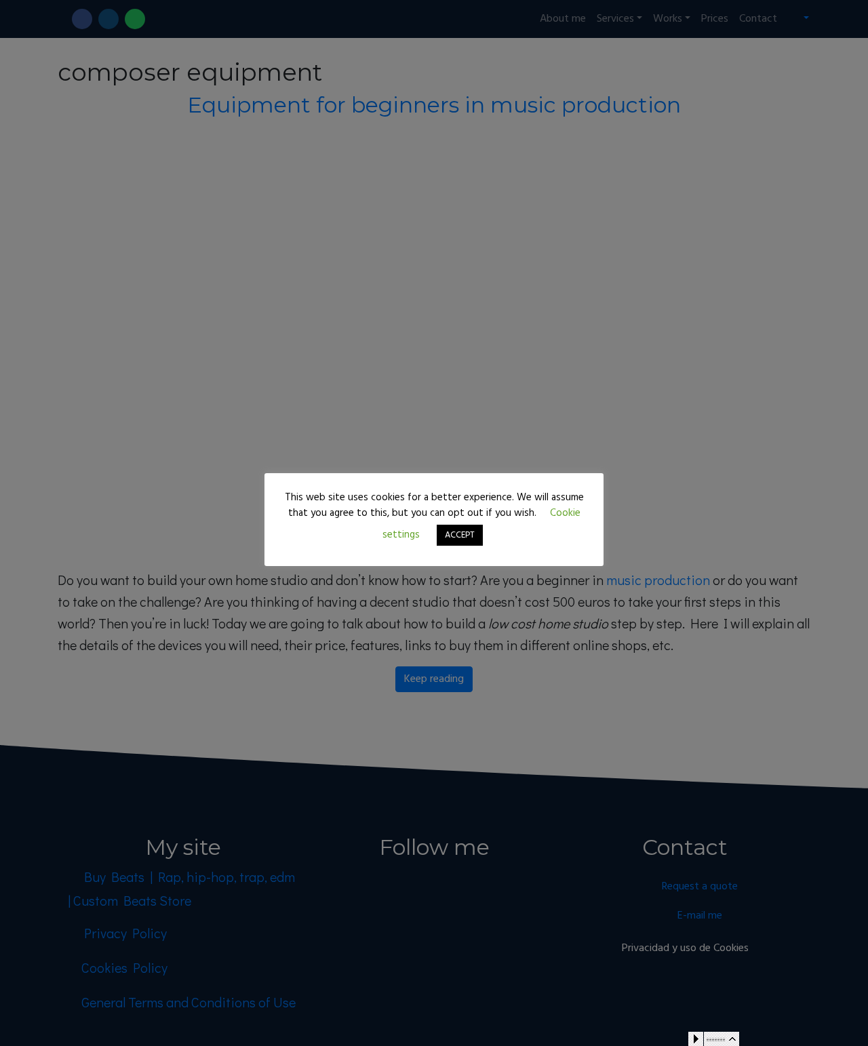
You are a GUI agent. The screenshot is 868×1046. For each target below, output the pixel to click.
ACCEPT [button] (460, 535)
